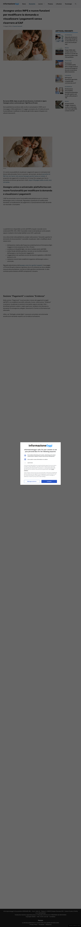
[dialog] (40, 463)
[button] (40, 463)
